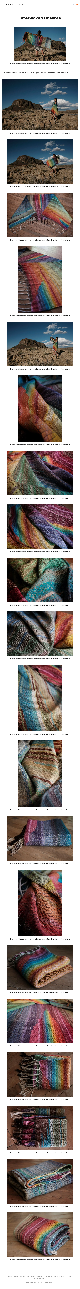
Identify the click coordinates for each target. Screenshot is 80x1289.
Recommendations (60, 1276)
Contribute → (49, 1282)
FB (73, 5)
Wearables (49, 1276)
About (16, 1276)
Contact (40, 1282)
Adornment (31, 1276)
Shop (70, 1276)
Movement (40, 1276)
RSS (77, 5)
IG (70, 5)
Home (10, 1276)
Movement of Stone (40, 1279)
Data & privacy (31, 1282)
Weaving (22, 1276)
